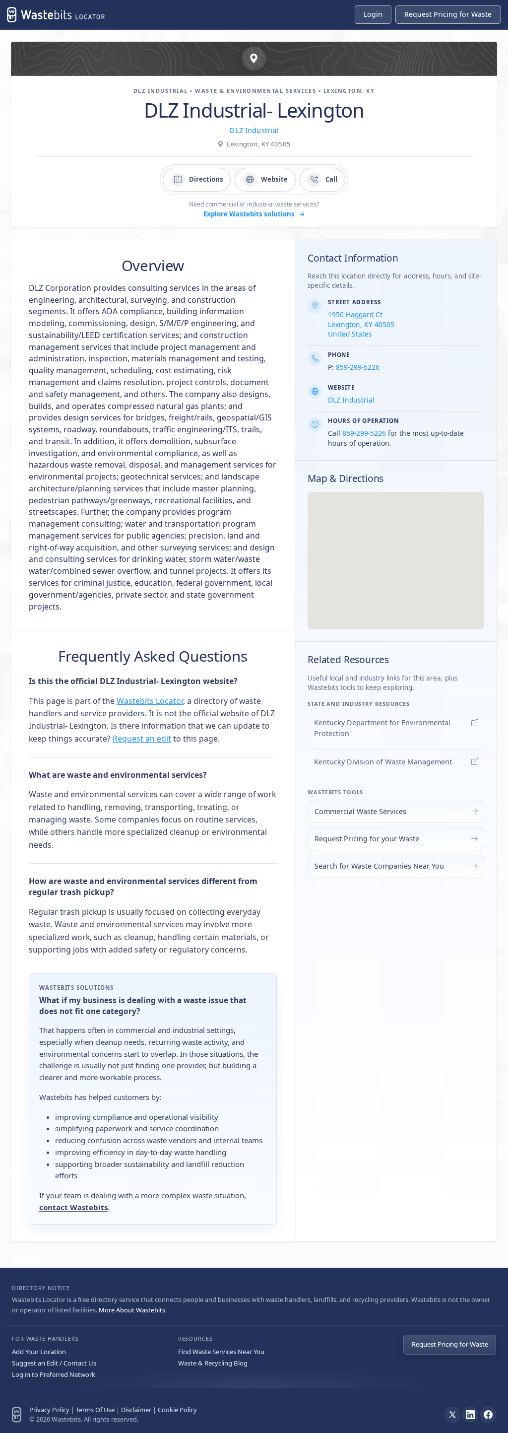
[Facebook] (488, 1415)
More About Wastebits (132, 1309)
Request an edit (142, 738)
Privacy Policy (49, 1409)
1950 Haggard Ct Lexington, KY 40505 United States (361, 324)
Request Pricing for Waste (450, 1344)
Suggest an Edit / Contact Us (54, 1363)
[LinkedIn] (470, 1415)
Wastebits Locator (150, 700)
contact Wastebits (73, 1207)
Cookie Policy (177, 1409)
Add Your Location (39, 1351)
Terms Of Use (95, 1409)
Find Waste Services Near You (221, 1351)
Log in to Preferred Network (53, 1374)
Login (373, 14)
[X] (452, 1415)
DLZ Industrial (253, 130)
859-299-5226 (358, 367)
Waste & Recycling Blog (213, 1363)
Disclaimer (136, 1409)
